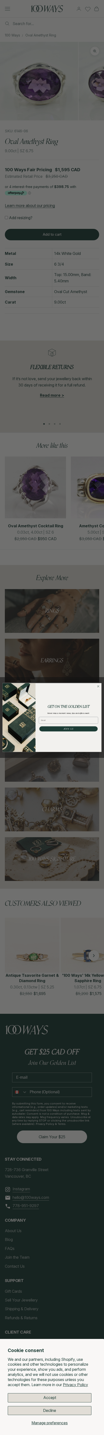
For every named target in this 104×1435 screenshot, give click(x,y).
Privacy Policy (75, 1384)
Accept (49, 1397)
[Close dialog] (98, 686)
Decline (49, 1410)
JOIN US (69, 729)
